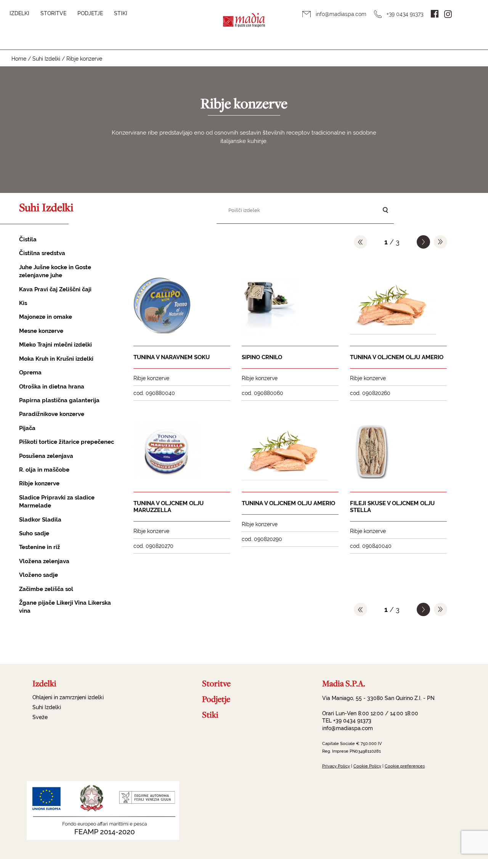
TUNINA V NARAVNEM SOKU (171, 357)
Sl (465, 14)
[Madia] (244, 25)
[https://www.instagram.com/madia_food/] (448, 14)
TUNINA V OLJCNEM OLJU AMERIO (396, 357)
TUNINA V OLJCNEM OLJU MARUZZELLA (168, 507)
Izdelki (19, 13)
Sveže (40, 717)
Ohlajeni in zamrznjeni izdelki (68, 697)
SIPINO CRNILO (262, 357)
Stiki (120, 13)
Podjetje (90, 13)
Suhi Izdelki (46, 59)
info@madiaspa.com (341, 14)
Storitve (53, 13)
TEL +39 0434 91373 (346, 721)
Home (18, 59)
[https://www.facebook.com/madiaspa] (434, 14)
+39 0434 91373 (405, 14)
